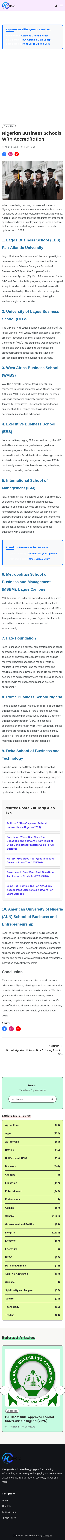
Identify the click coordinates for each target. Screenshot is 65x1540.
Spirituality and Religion (19, 1290)
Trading (9, 1315)
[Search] (13, 1099)
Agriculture (12, 1125)
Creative (10, 1174)
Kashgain (47, 1535)
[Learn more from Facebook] (4, 154)
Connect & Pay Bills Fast (34, 35)
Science (10, 1282)
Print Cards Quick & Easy (36, 44)
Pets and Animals (15, 1265)
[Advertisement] (32, 86)
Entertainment (13, 1191)
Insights (10, 1232)
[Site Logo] (12, 1458)
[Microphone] (52, 1099)
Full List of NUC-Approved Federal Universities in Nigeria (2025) (29, 1419)
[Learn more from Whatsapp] (10, 154)
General (9, 1216)
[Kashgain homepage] (8, 6)
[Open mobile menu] (61, 6)
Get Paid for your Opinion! (33, 553)
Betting (9, 1150)
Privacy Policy (9, 1518)
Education (9, 126)
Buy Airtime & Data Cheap (36, 39)
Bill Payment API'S (16, 1158)
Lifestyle (10, 1240)
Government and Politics (20, 1224)
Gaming (9, 1207)
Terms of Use (9, 1512)
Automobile (12, 1141)
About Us (6, 1506)
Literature (11, 1249)
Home (5, 1500)
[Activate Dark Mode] (55, 6)
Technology (12, 1306)
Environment (12, 1199)
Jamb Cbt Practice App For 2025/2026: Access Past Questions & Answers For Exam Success (30, 890)
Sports (9, 1298)
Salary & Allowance (16, 1273)
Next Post (54, 1046)
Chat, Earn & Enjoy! (29, 559)
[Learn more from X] (17, 154)
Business (10, 1166)
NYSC (8, 1257)
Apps (8, 1133)
